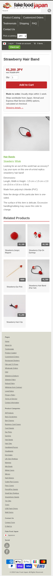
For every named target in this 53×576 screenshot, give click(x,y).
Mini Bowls (9, 466)
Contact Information (12, 402)
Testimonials (9, 23)
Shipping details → (14, 107)
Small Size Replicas (12, 493)
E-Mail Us (8, 526)
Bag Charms (9, 420)
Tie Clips (8, 501)
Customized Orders (33, 17)
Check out (14, 47)
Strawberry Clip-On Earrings (36, 251)
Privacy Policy (10, 395)
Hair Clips (8, 443)
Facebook (7, 551)
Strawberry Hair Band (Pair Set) (37, 287)
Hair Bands (9, 156)
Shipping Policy (10, 380)
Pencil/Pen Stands (11, 489)
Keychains (9, 455)
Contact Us (9, 29)
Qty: (8, 77)
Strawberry (9, 161)
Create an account (23, 44)
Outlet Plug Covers (12, 482)
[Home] (26, 5)
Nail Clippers (9, 478)
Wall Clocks (9, 512)
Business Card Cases (13, 424)
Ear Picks (8, 432)
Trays (7, 505)
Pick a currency (10, 36)
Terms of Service (11, 399)
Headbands (9, 451)
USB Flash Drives (11, 508)
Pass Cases (9, 485)
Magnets (8, 462)
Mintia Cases (9, 470)
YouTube (7, 545)
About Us (8, 345)
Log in (11, 44)
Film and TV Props (11, 364)
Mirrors (7, 474)
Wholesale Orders (11, 368)
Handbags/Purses (11, 447)
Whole (18, 161)
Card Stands (9, 428)
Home (7, 341)
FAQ (34, 23)
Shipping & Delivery (12, 376)
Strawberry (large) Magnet (12, 251)
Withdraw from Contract (13, 387)
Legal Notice (9, 391)
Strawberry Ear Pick (14, 287)
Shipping (24, 23)
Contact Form (10, 522)
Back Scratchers (11, 417)
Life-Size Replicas (11, 459)
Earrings (8, 436)
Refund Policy (10, 383)
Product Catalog (11, 17)
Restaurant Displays (12, 360)
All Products (9, 413)
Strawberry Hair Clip (14, 322)
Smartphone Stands (12, 497)
